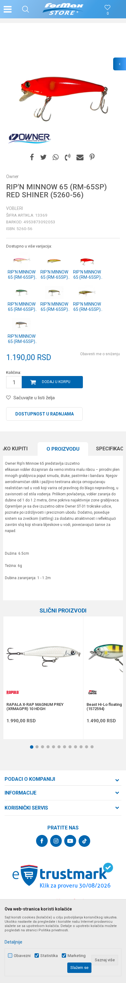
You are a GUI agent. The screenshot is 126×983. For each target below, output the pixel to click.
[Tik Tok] (84, 841)
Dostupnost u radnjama (44, 413)
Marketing (77, 955)
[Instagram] (56, 841)
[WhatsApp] (56, 157)
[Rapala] (12, 692)
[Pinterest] (92, 157)
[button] (25, 9)
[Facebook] (32, 157)
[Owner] (29, 138)
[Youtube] (70, 841)
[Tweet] (43, 157)
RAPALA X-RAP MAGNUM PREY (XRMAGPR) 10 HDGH (35, 706)
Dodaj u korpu (56, 382)
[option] (63, 89)
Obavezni (22, 955)
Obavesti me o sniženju (100, 354)
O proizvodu (63, 449)
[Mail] (79, 157)
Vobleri (14, 208)
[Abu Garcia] (92, 692)
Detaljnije (13, 942)
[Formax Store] (63, 9)
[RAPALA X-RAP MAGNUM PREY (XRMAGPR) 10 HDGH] (43, 656)
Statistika (49, 955)
